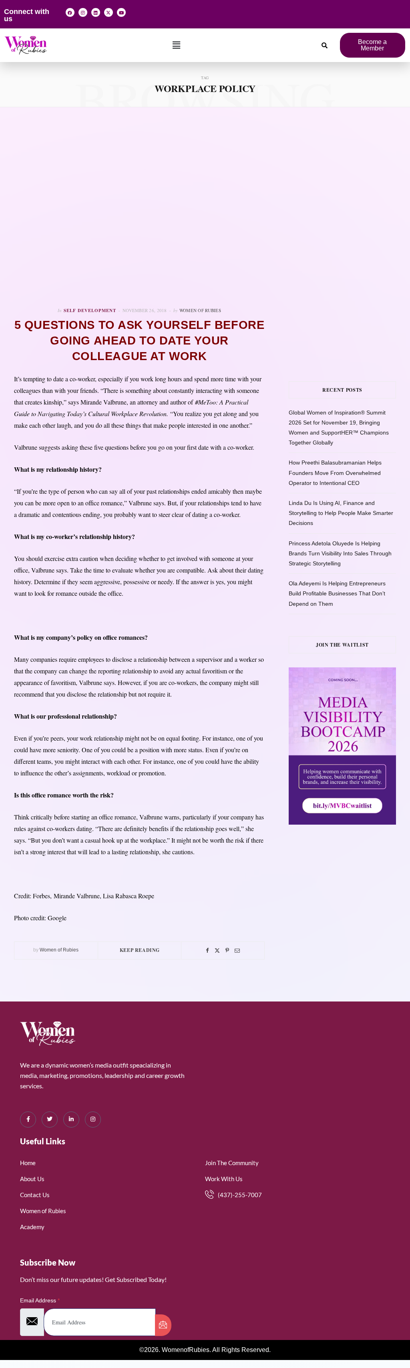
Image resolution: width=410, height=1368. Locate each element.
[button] (176, 45)
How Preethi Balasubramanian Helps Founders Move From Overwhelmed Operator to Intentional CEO (335, 472)
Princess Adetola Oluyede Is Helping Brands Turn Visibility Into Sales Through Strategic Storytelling (340, 553)
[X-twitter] (108, 12)
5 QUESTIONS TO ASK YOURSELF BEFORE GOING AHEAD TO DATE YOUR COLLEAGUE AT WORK (139, 340)
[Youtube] (121, 12)
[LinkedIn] (71, 1120)
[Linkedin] (95, 12)
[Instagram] (82, 12)
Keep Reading (140, 950)
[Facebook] (70, 12)
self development (90, 310)
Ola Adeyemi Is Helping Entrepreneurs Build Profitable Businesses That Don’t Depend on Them (337, 593)
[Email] (237, 950)
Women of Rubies (200, 310)
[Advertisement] (349, 179)
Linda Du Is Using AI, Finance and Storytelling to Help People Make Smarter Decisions (341, 513)
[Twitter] (217, 950)
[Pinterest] (227, 950)
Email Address (40, 1300)
